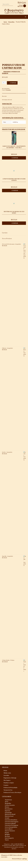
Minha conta (7, 773)
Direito (7, 807)
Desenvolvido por (17, 858)
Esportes (7, 810)
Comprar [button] (15, 158)
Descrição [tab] (4, 96)
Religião (7, 834)
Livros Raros (8, 829)
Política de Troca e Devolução (12, 792)
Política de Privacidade (10, 787)
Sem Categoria (9, 838)
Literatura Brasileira (11, 820)
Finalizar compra (9, 783)
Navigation (26, 17)
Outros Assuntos (10, 831)
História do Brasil (10, 814)
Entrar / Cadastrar (22, 3)
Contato (6, 785)
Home (5, 770)
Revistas (7, 836)
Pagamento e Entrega (10, 778)
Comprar (13, 83)
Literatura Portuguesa (11, 825)
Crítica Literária (10, 805)
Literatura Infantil (10, 823)
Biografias (11, 22)
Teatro (7, 840)
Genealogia (8, 812)
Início (5, 22)
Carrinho (6, 775)
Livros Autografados (11, 827)
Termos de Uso (8, 790)
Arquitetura (8, 800)
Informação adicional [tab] (7, 99)
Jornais (7, 818)
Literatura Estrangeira (11, 821)
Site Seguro (7, 780)
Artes (6, 801)
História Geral (9, 816)
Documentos (8, 809)
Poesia (7, 832)
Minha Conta (22, 2)
